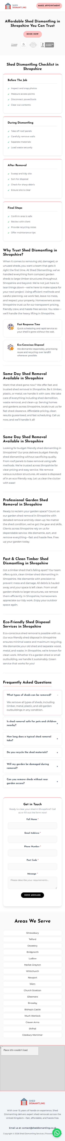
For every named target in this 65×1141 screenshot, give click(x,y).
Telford (32, 939)
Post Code (33, 860)
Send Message (32, 895)
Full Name (32, 819)
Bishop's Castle (32, 1009)
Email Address (32, 833)
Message (32, 874)
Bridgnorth (33, 952)
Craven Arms (32, 1022)
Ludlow (32, 958)
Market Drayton (32, 964)
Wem (32, 984)
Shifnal (32, 1028)
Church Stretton (32, 990)
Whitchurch (32, 971)
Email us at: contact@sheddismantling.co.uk (32, 1128)
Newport (32, 977)
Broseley (32, 1003)
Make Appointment (49, 6)
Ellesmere (32, 996)
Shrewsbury (32, 933)
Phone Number (32, 847)
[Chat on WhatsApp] (56, 1132)
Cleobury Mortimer (32, 1035)
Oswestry (32, 945)
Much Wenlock (32, 1015)
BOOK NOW (33, 34)
